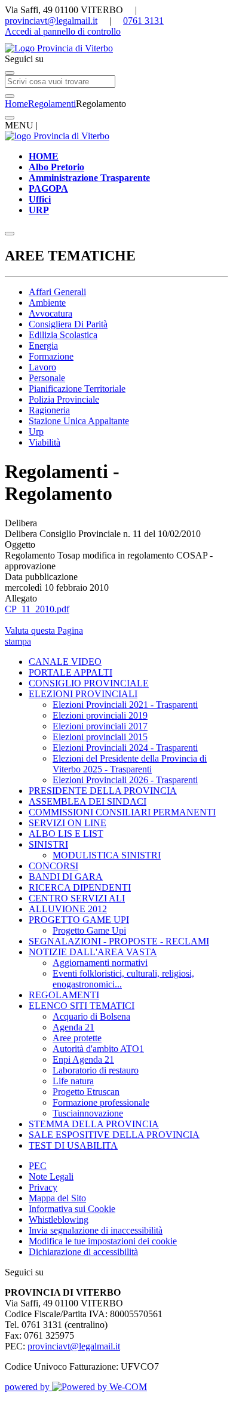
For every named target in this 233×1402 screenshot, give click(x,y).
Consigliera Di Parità (68, 324)
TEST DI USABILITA (73, 1145)
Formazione (51, 356)
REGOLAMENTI (64, 995)
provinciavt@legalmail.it (51, 21)
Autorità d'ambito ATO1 (98, 1049)
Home (16, 104)
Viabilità (44, 442)
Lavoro (42, 367)
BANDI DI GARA (66, 877)
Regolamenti (52, 104)
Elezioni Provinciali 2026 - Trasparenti (125, 780)
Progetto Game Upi (89, 930)
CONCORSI (53, 866)
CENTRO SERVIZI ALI (77, 898)
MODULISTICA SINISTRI (107, 855)
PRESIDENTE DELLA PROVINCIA (103, 791)
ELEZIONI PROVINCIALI (83, 694)
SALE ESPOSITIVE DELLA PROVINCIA (114, 1135)
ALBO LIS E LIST (66, 834)
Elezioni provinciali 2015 (100, 737)
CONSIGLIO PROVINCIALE (89, 683)
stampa (18, 641)
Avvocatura (50, 313)
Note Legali (51, 1176)
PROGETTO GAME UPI (79, 920)
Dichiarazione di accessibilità (83, 1252)
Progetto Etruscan (86, 1092)
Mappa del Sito (57, 1198)
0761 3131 (143, 21)
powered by (28, 1387)
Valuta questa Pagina (44, 630)
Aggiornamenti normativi (100, 963)
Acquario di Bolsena (91, 1016)
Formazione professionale (101, 1102)
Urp (36, 432)
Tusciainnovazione (88, 1113)
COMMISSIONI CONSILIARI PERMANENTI (122, 812)
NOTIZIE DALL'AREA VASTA (93, 952)
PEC (38, 1166)
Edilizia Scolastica (63, 335)
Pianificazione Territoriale (77, 389)
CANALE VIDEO (65, 661)
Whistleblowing (58, 1219)
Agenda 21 (73, 1027)
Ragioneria (49, 410)
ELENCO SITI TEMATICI (81, 1006)
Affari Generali (57, 292)
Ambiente (47, 302)
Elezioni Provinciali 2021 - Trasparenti (125, 705)
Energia (43, 345)
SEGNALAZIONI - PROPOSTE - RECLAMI (119, 941)
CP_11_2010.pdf (37, 609)
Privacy (43, 1187)
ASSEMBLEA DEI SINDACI (87, 801)
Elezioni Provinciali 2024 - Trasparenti (125, 748)
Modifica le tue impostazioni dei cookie (103, 1241)
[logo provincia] (116, 48)
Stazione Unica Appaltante (79, 421)
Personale (47, 378)
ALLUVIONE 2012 (68, 909)
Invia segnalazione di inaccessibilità (96, 1230)
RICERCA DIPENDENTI (80, 887)
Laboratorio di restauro (96, 1070)
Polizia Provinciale (64, 399)
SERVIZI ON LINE (67, 823)
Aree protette (77, 1038)
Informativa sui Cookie (72, 1209)
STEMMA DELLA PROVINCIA (94, 1124)
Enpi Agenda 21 (83, 1059)
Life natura (73, 1081)
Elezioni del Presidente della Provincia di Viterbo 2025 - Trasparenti (130, 763)
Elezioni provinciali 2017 (100, 726)
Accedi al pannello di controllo (63, 31)
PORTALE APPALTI (70, 672)
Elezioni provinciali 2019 (100, 715)
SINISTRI (48, 844)
